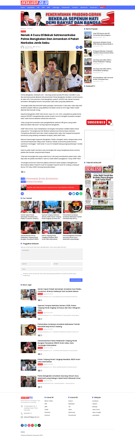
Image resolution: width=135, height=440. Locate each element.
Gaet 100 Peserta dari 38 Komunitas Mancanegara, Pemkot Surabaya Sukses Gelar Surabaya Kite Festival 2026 (103, 34)
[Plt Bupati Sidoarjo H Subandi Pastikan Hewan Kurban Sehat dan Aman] (88, 53)
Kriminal (23, 31)
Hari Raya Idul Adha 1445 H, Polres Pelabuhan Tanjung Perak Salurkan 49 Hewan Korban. (102, 61)
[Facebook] (70, 193)
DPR (46, 404)
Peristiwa (47, 412)
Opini (70, 409)
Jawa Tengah (96, 412)
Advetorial (71, 412)
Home (23, 432)
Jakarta (94, 404)
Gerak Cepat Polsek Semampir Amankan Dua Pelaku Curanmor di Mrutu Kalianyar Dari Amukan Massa (29, 217)
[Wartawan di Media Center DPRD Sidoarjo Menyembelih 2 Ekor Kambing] (88, 44)
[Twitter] (73, 193)
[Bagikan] (80, 47)
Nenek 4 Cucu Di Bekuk (35, 182)
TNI (69, 407)
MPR (46, 407)
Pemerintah (72, 415)
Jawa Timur (96, 409)
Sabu (43, 179)
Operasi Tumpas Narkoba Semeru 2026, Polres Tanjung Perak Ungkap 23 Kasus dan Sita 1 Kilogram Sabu (51, 217)
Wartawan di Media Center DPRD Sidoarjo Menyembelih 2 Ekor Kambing (103, 43)
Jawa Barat (95, 415)
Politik (46, 409)
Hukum (70, 401)
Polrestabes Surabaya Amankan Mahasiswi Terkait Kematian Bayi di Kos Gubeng (72, 217)
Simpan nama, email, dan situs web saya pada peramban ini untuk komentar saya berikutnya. (49, 274)
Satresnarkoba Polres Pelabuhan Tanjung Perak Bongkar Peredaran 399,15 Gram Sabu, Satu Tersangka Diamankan (30, 237)
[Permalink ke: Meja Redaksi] (23, 47)
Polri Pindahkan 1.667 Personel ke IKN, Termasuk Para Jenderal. (103, 78)
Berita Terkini (49, 401)
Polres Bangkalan (33, 179)
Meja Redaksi (28, 47)
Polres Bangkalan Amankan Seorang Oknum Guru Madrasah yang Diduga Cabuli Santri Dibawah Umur (72, 237)
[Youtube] (32, 425)
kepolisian (71, 404)
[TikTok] (39, 425)
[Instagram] (29, 425)
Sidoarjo (94, 407)
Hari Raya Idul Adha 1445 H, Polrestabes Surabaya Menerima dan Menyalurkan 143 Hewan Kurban (102, 70)
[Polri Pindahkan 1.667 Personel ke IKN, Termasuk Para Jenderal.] (88, 79)
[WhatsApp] (80, 193)
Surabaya (95, 401)
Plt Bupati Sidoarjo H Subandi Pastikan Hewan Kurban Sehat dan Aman (103, 52)
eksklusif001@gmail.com (31, 417)
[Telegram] (77, 193)
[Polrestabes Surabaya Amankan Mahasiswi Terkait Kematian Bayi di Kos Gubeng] (72, 207)
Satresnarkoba (53, 179)
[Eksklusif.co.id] (34, 3)
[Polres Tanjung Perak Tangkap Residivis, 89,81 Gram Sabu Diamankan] (51, 227)
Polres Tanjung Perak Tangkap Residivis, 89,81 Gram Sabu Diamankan (50, 237)
